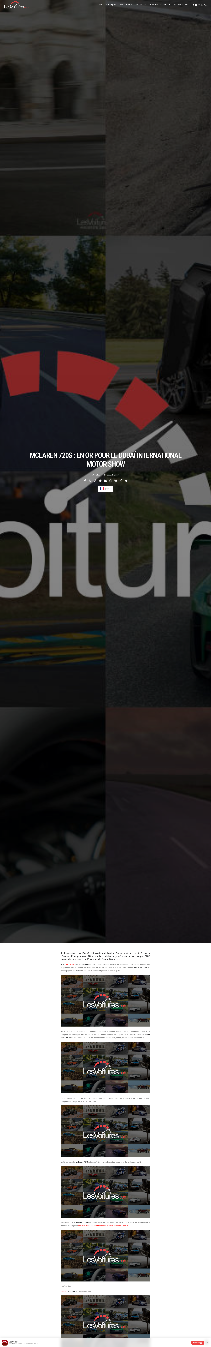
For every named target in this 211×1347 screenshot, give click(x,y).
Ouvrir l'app (197, 1343)
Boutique (167, 5)
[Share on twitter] (90, 480)
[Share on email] (125, 480)
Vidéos (120, 5)
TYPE (175, 5)
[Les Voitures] (16, 4)
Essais (101, 5)
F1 (106, 5)
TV (126, 5)
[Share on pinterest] (100, 480)
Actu (130, 5)
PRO (186, 5)
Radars (158, 5)
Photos (63, 1292)
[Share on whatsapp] (110, 480)
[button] (193, 5)
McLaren (70, 964)
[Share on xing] (120, 480)
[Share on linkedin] (105, 480)
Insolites (138, 5)
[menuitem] (100, 5)
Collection (149, 5)
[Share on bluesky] (115, 480)
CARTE (180, 5)
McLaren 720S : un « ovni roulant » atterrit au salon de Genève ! (103, 1226)
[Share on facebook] (84, 480)
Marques (112, 5)
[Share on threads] (95, 480)
